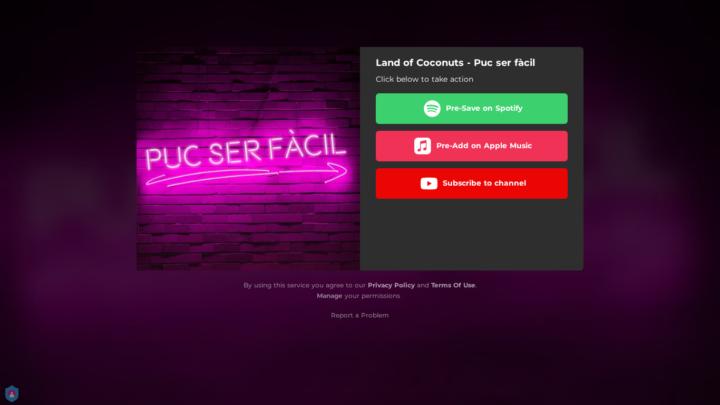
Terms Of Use (453, 285)
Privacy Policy (391, 285)
